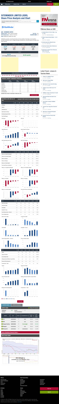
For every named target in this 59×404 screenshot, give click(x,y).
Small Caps (49, 81)
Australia (48, 39)
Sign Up (29, 1)
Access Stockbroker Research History (10, 332)
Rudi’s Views (42, 384)
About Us (24, 4)
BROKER (5, 315)
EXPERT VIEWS (6, 305)
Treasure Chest (42, 383)
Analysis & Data (16, 4)
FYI (20, 384)
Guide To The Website (4, 380)
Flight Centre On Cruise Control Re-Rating (50, 84)
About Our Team (3, 379)
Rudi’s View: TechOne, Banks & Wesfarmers (49, 46)
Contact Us (2, 384)
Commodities (22, 381)
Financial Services (23, 392)
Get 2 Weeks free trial (9, 1)
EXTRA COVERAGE (17, 305)
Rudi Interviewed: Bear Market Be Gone (48, 42)
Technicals (48, 77)
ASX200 (2, 393)
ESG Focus (22, 383)
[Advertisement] (30, 9)
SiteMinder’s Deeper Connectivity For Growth (50, 92)
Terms (2, 381)
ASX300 (5, 36)
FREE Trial (50, 4)
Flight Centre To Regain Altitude (48, 80)
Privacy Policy (3, 383)
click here (20, 402)
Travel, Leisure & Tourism (12, 33)
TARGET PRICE (31, 316)
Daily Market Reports (50, 34)
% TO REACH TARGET (36, 315)
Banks (21, 389)
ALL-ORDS (9, 36)
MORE (21, 395)
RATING (18, 315)
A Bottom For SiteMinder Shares (48, 76)
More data (20, 301)
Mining (21, 394)
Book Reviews (22, 380)
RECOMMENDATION (24, 315)
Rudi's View (48, 43)
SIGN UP (56, 4)
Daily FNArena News (23, 385)
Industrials (22, 393)
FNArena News (7, 4)
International (42, 379)
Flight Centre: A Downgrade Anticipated (49, 111)
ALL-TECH (14, 36)
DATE (13, 315)
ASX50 (2, 390)
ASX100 (2, 392)
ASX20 (2, 389)
